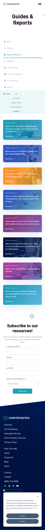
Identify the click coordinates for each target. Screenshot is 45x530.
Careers (7, 477)
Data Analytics (16, 107)
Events (10, 87)
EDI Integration (11, 429)
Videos (10, 48)
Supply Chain (16, 103)
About (7, 453)
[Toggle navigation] (39, 4)
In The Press (12, 81)
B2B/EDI (16, 111)
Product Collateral (14, 74)
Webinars (10, 61)
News (7, 466)
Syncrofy (16, 98)
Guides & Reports (13, 55)
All (16, 94)
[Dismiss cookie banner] (38, 496)
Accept (22, 516)
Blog (8, 42)
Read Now (8, 136)
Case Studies (12, 68)
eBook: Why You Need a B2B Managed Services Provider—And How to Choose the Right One (21, 128)
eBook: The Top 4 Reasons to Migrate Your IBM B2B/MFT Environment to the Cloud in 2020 (20, 294)
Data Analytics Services (15, 438)
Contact (7, 472)
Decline (22, 521)
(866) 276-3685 (11, 481)
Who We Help (10, 448)
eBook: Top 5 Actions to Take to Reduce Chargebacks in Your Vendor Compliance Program (22, 199)
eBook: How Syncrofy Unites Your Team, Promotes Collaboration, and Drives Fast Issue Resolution (22, 246)
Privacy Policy (10, 442)
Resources (8, 457)
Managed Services (12, 433)
